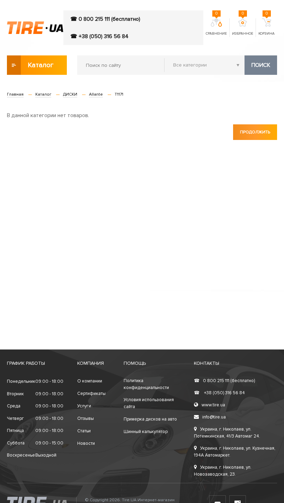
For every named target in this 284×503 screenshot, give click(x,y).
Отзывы (85, 418)
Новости (86, 443)
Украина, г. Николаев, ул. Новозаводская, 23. (222, 471)
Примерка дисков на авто (150, 419)
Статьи (84, 431)
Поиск (260, 65)
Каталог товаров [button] (41, 68)
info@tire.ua (214, 417)
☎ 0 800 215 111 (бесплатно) (105, 19)
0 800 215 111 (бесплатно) (224, 380)
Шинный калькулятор (146, 431)
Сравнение (216, 27)
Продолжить (255, 132)
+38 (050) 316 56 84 (219, 393)
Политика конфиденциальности (146, 384)
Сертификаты (91, 393)
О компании (89, 381)
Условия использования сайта (149, 403)
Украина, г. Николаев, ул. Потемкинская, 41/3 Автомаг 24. (227, 432)
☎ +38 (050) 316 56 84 (99, 36)
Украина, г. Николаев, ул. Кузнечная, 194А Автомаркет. (234, 451)
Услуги (84, 406)
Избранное (242, 27)
